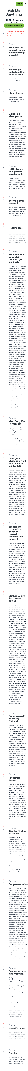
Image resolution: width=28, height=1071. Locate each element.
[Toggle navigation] (25, 3)
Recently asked (19, 31)
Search (3, 34)
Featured (10, 31)
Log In (19, 3)
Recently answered (13, 34)
